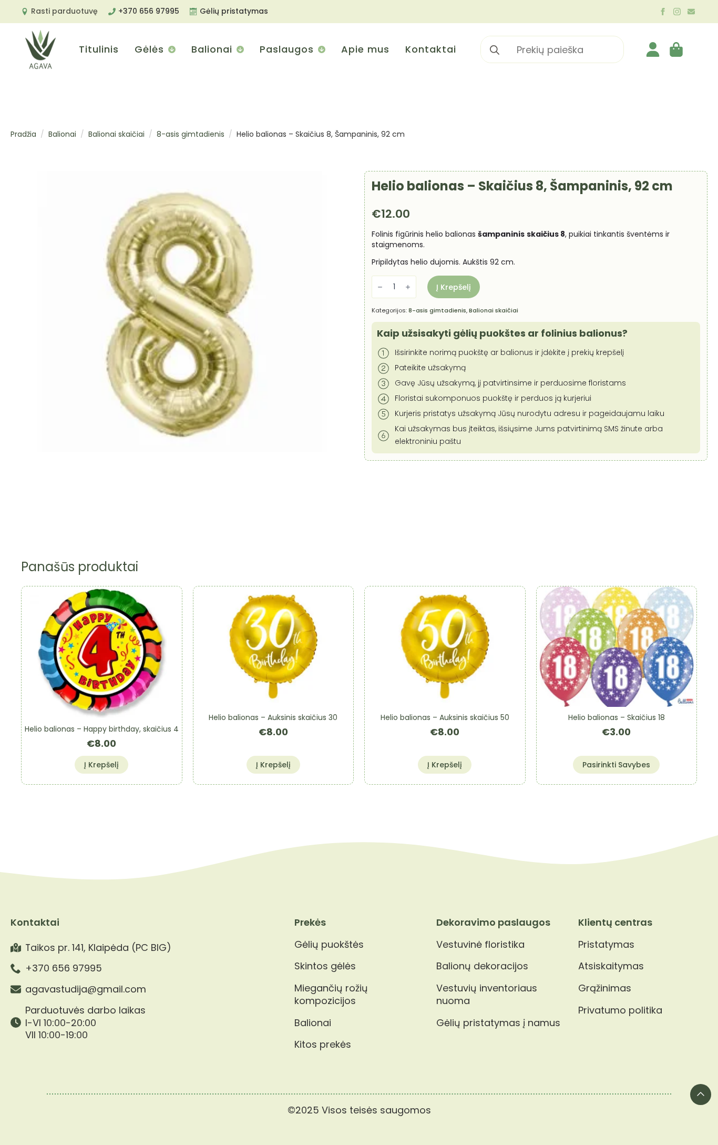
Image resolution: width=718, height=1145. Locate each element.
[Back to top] (700, 1094)
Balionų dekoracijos (482, 966)
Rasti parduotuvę (64, 11)
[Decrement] (380, 287)
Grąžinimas (604, 988)
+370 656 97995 (148, 11)
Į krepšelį (453, 287)
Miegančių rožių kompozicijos (331, 994)
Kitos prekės (322, 1044)
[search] (494, 50)
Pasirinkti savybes (616, 764)
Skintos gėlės (325, 966)
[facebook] (663, 11)
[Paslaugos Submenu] (321, 49)
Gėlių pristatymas (234, 11)
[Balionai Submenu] (239, 49)
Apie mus (365, 49)
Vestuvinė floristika (480, 944)
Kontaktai (430, 49)
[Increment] (408, 287)
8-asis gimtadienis (190, 134)
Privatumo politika (620, 1010)
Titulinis (99, 49)
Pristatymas (606, 944)
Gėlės (149, 49)
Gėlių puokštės (329, 944)
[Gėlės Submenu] (171, 49)
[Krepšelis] (677, 49)
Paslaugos (287, 49)
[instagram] (677, 11)
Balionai (211, 49)
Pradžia (23, 134)
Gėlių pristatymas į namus (498, 1023)
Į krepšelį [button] (101, 764)
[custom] (691, 11)
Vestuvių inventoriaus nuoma (486, 994)
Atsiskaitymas (611, 966)
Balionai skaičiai (116, 134)
